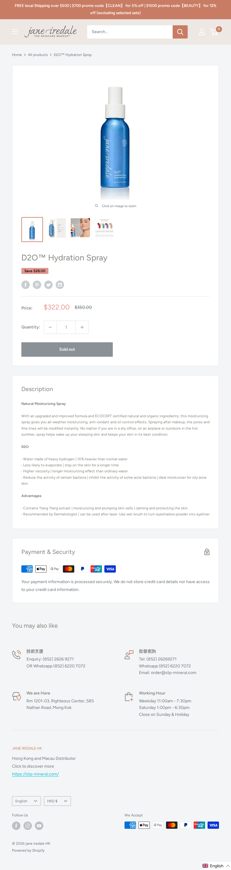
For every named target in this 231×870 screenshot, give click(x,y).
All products (38, 55)
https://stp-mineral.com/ (35, 774)
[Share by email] (60, 285)
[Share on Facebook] (25, 285)
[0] (214, 32)
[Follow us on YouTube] (39, 826)
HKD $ (52, 801)
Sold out (67, 349)
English (21, 801)
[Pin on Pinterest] (37, 285)
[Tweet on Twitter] (48, 285)
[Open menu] (15, 31)
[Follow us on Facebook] (16, 826)
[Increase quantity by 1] (82, 327)
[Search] (180, 32)
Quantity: (30, 327)
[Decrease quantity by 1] (50, 327)
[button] (216, 866)
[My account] (202, 32)
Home (17, 55)
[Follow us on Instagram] (27, 826)
